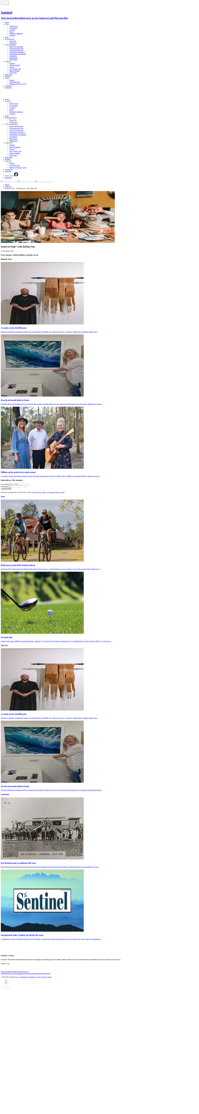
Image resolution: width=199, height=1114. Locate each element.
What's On (13, 43)
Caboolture (13, 56)
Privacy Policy (41, 492)
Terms (39, 977)
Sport (6, 37)
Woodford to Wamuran (17, 52)
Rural (11, 32)
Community (14, 28)
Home (7, 22)
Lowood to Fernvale (16, 50)
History (12, 80)
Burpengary (14, 58)
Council (12, 30)
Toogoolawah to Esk (16, 48)
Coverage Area (15, 82)
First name (4, 486)
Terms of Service (55, 492)
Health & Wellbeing (16, 33)
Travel (12, 67)
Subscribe (8, 87)
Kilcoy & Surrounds (16, 46)
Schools (12, 35)
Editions (7, 76)
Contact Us (8, 86)
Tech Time (13, 73)
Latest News (14, 26)
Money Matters (15, 71)
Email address (5, 484)
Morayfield (13, 60)
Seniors (12, 63)
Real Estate (8, 74)
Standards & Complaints (28, 977)
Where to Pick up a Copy (18, 84)
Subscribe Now (6, 489)
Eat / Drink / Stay (15, 69)
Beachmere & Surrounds (18, 54)
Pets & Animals (15, 65)
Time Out (13, 41)
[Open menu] (5, 3)
